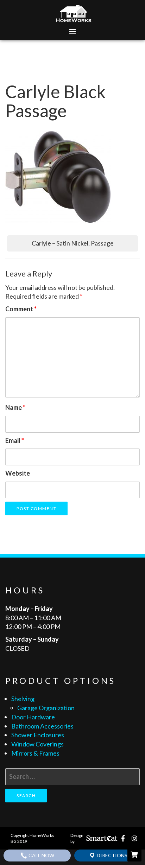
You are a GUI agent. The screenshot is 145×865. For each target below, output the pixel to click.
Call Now (40, 855)
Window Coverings (37, 744)
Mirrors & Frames (35, 753)
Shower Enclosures (37, 735)
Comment (21, 309)
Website (17, 473)
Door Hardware (33, 717)
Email (14, 440)
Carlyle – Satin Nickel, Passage (73, 243)
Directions (111, 855)
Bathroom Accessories (42, 726)
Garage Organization (46, 708)
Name (15, 407)
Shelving (22, 698)
